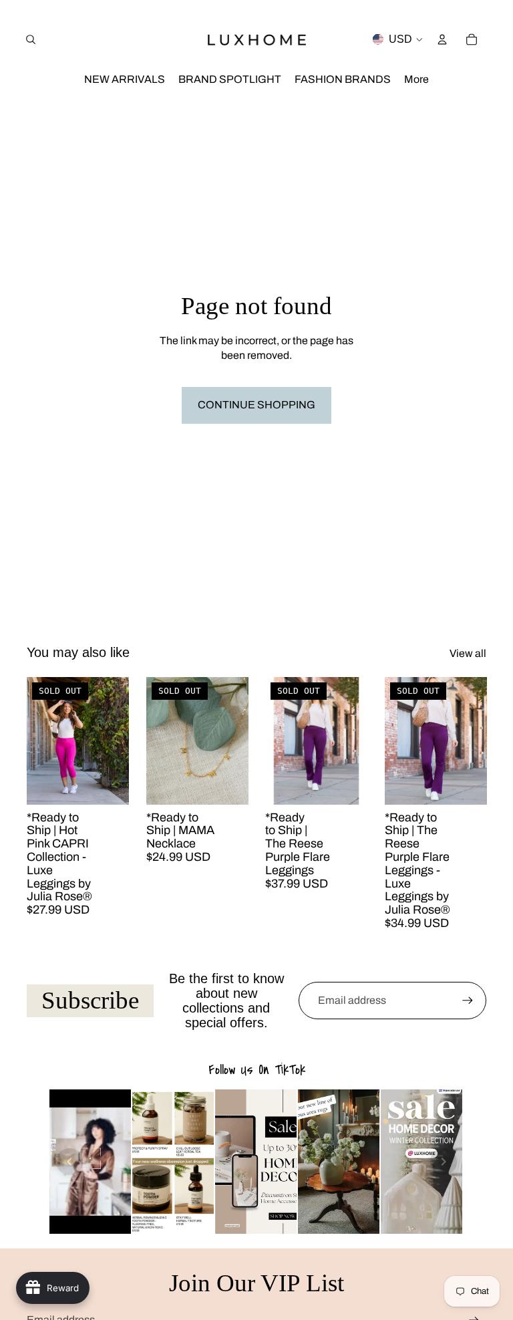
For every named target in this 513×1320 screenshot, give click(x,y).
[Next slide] (114, 740)
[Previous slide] (41, 740)
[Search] (30, 39)
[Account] (442, 39)
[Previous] (69, 1161)
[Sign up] (467, 1000)
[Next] (443, 1161)
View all (468, 653)
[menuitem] (416, 80)
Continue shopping (256, 404)
